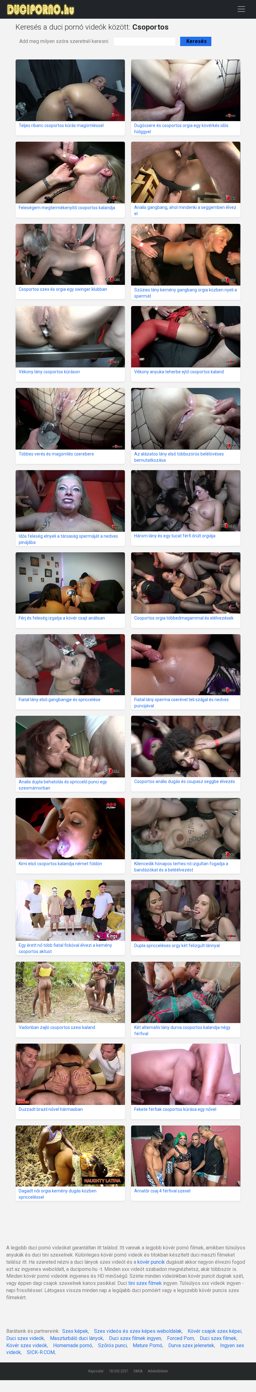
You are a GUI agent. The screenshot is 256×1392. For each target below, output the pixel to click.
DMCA (138, 1371)
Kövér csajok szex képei (214, 1331)
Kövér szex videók (26, 1345)
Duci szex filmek (218, 1338)
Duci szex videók (25, 1338)
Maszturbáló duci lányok (76, 1338)
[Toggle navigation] (241, 8)
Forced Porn (180, 1338)
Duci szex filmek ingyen (135, 1338)
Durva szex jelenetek (191, 1345)
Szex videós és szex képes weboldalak (138, 1331)
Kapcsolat (95, 1371)
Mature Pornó (147, 1345)
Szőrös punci (112, 1345)
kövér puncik (151, 1262)
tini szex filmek (145, 1283)
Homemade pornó (72, 1345)
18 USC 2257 (118, 1371)
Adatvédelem (158, 1371)
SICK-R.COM (41, 1352)
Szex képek (75, 1331)
